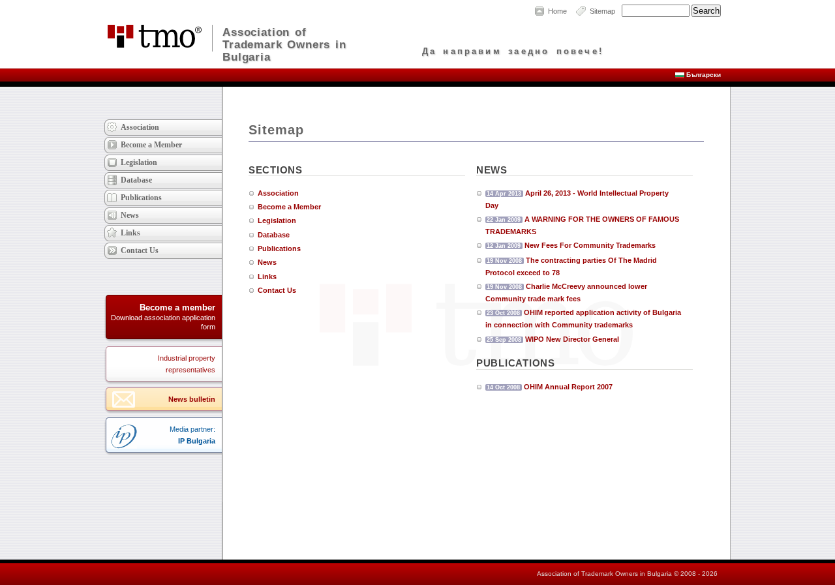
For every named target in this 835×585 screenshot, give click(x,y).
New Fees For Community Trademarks (590, 245)
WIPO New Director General (572, 339)
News (267, 262)
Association (278, 193)
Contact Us (277, 290)
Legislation (277, 220)
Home (557, 11)
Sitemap (602, 11)
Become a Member (289, 207)
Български (703, 74)
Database (274, 235)
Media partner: (192, 435)
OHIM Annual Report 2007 (568, 387)
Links (267, 276)
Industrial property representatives (186, 364)
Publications (279, 248)
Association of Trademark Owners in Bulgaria (284, 44)
